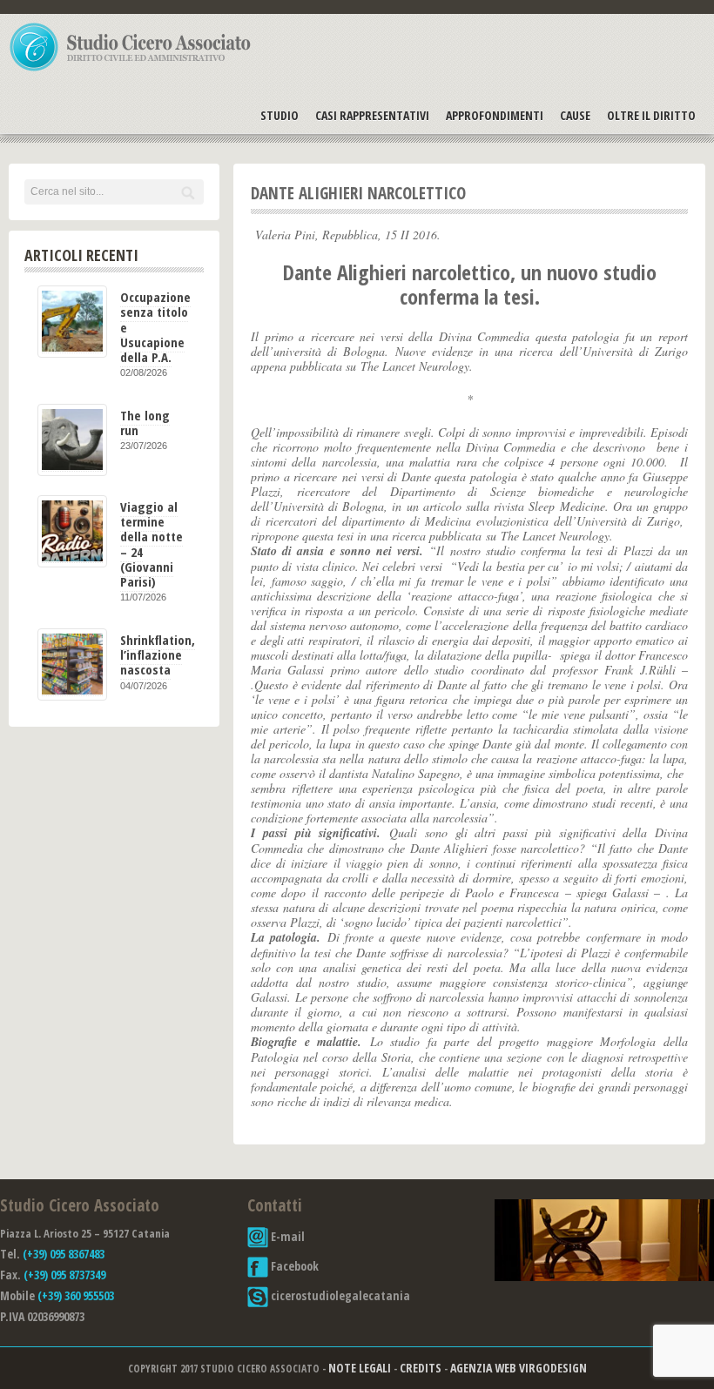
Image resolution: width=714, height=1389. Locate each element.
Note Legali (359, 1367)
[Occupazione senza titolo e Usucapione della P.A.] (72, 321)
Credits (420, 1367)
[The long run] (72, 440)
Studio (279, 115)
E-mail (286, 1236)
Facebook (293, 1266)
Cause (575, 115)
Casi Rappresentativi (372, 115)
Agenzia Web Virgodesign (518, 1367)
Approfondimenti (494, 115)
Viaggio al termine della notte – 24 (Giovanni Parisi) (151, 544)
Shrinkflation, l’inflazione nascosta (157, 655)
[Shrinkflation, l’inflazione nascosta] (72, 664)
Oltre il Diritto (651, 115)
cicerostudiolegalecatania (339, 1295)
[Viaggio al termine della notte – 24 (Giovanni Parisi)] (72, 531)
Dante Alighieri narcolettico (358, 193)
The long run (145, 422)
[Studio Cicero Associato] (131, 70)
